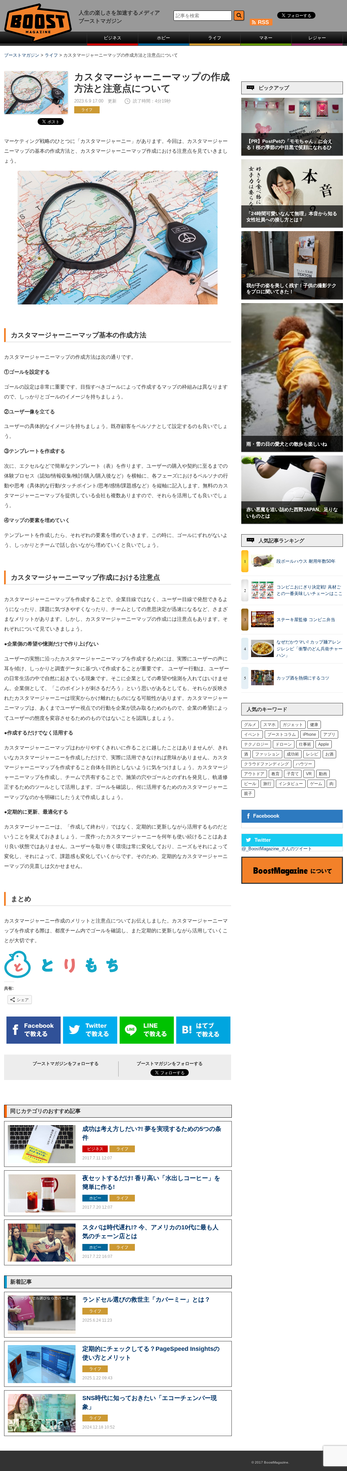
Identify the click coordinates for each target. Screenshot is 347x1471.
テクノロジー (256, 744)
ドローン (283, 744)
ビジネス (112, 37)
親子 (248, 793)
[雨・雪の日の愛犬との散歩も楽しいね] (292, 449)
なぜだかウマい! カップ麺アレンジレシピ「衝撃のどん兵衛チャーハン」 (310, 648)
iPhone (309, 734)
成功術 (293, 754)
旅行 (267, 783)
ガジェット (293, 724)
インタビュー (291, 783)
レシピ (312, 754)
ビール (250, 783)
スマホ (269, 724)
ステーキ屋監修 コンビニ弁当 (306, 619)
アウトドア (254, 773)
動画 (323, 773)
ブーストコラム (281, 734)
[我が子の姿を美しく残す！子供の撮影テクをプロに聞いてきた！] (292, 297)
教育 (275, 773)
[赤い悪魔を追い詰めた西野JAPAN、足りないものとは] (292, 521)
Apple (323, 744)
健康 (314, 724)
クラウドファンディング (266, 764)
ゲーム (316, 783)
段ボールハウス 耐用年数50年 (306, 561)
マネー (265, 37)
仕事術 (305, 744)
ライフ (214, 37)
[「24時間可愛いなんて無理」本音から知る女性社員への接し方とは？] (292, 225)
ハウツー (304, 764)
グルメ (250, 724)
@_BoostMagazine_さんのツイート (277, 848)
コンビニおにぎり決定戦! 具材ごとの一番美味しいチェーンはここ (310, 590)
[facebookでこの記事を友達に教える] (33, 1042)
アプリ (329, 734)
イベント (252, 734)
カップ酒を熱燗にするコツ (303, 678)
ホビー (163, 37)
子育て (293, 773)
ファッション (267, 754)
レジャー (317, 37)
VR (309, 773)
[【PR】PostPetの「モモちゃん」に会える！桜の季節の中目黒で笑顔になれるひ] (292, 153)
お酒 (329, 754)
